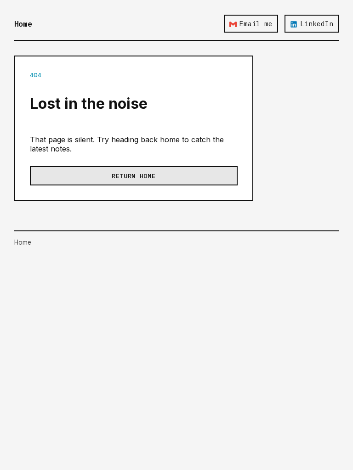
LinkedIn (316, 23)
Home (23, 24)
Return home (133, 176)
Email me (256, 23)
